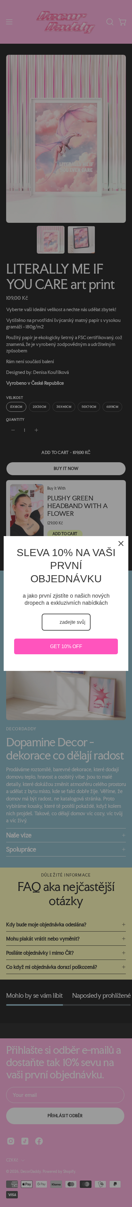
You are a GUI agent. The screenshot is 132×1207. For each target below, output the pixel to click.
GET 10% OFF (66, 646)
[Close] (121, 543)
